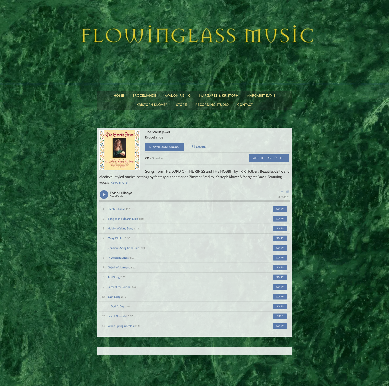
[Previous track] (282, 192)
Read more (118, 182)
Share (201, 146)
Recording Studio (212, 105)
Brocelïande (144, 95)
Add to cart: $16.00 (269, 158)
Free (280, 316)
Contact (245, 105)
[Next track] (287, 192)
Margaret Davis (261, 95)
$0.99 (280, 208)
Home (119, 95)
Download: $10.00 (164, 147)
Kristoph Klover (152, 105)
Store (181, 105)
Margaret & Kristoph (218, 95)
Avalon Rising (178, 95)
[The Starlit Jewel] (119, 150)
